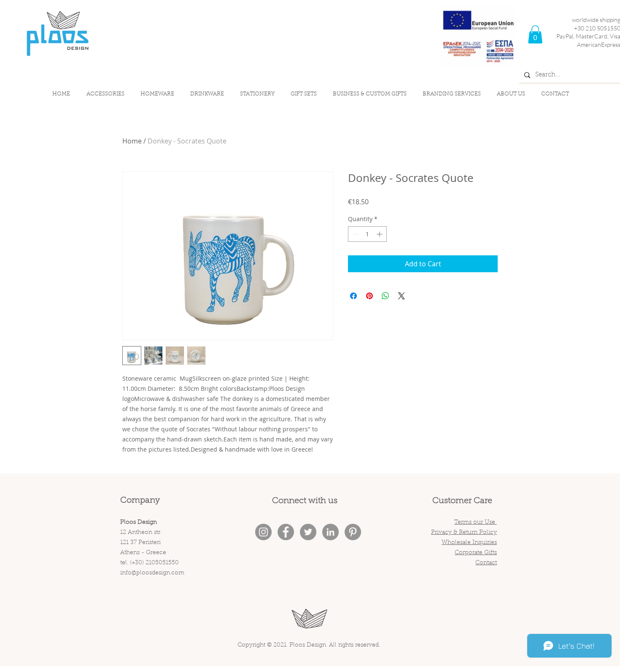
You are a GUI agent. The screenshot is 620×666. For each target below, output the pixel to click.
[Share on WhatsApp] (385, 296)
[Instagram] (263, 532)
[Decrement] (354, 234)
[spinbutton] (367, 234)
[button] (535, 34)
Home (132, 141)
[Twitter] (308, 532)
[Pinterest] (353, 532)
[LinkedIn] (330, 532)
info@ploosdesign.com (152, 573)
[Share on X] (401, 296)
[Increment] (380, 234)
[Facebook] (286, 532)
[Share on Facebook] (353, 296)
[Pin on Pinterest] (369, 296)
